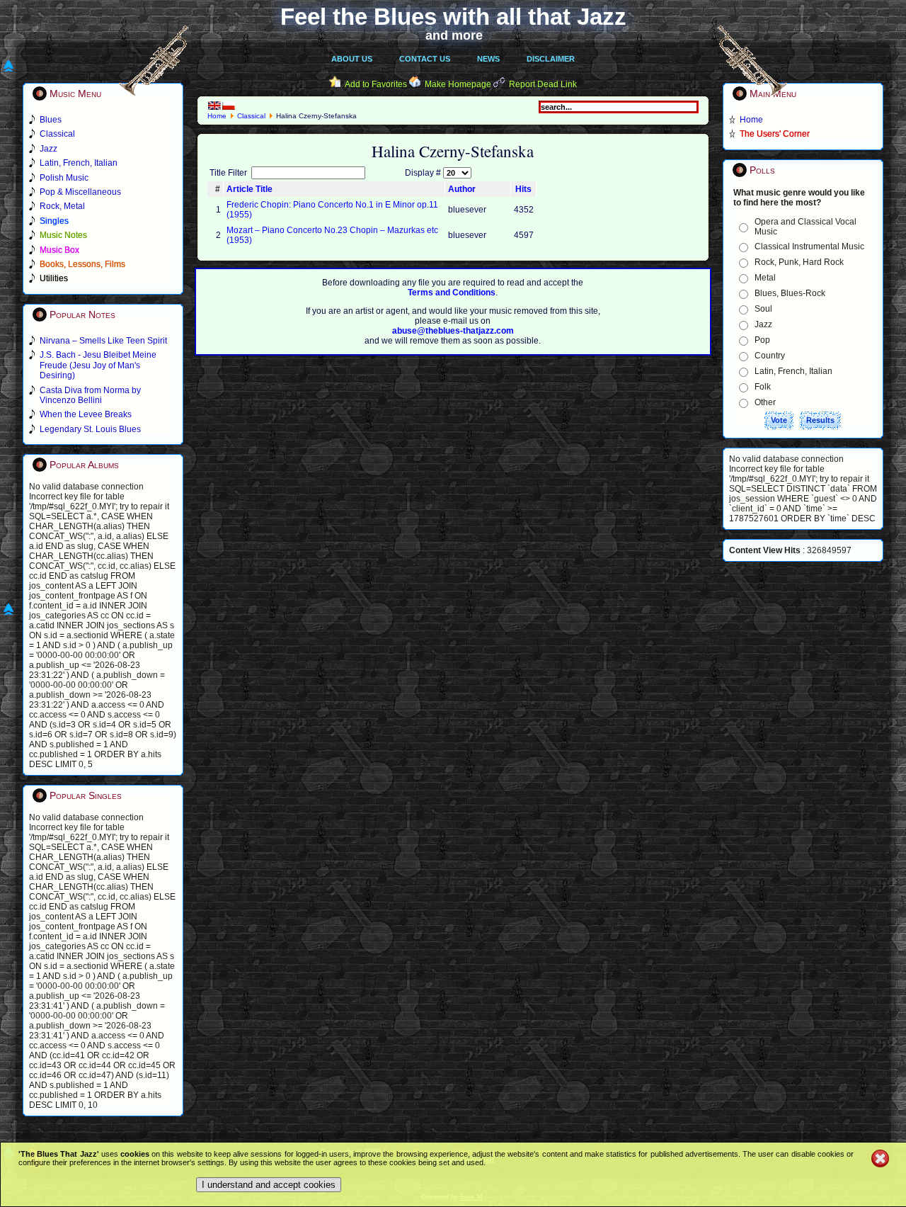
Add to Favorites (376, 84)
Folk (763, 387)
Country (770, 356)
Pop (762, 340)
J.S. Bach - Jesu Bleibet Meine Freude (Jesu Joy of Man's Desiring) (98, 365)
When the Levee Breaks (86, 414)
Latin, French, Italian (793, 371)
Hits (523, 189)
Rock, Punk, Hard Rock (799, 262)
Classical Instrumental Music (809, 246)
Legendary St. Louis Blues (90, 429)
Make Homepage (458, 84)
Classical (251, 116)
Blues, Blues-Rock (790, 293)
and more (454, 35)
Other (765, 402)
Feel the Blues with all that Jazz (453, 17)
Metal (765, 278)
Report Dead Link (543, 84)
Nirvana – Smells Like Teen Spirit (103, 341)
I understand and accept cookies (269, 1184)
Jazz (763, 324)
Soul (763, 309)
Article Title (249, 189)
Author (462, 189)
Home (216, 116)
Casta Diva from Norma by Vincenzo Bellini (90, 395)
